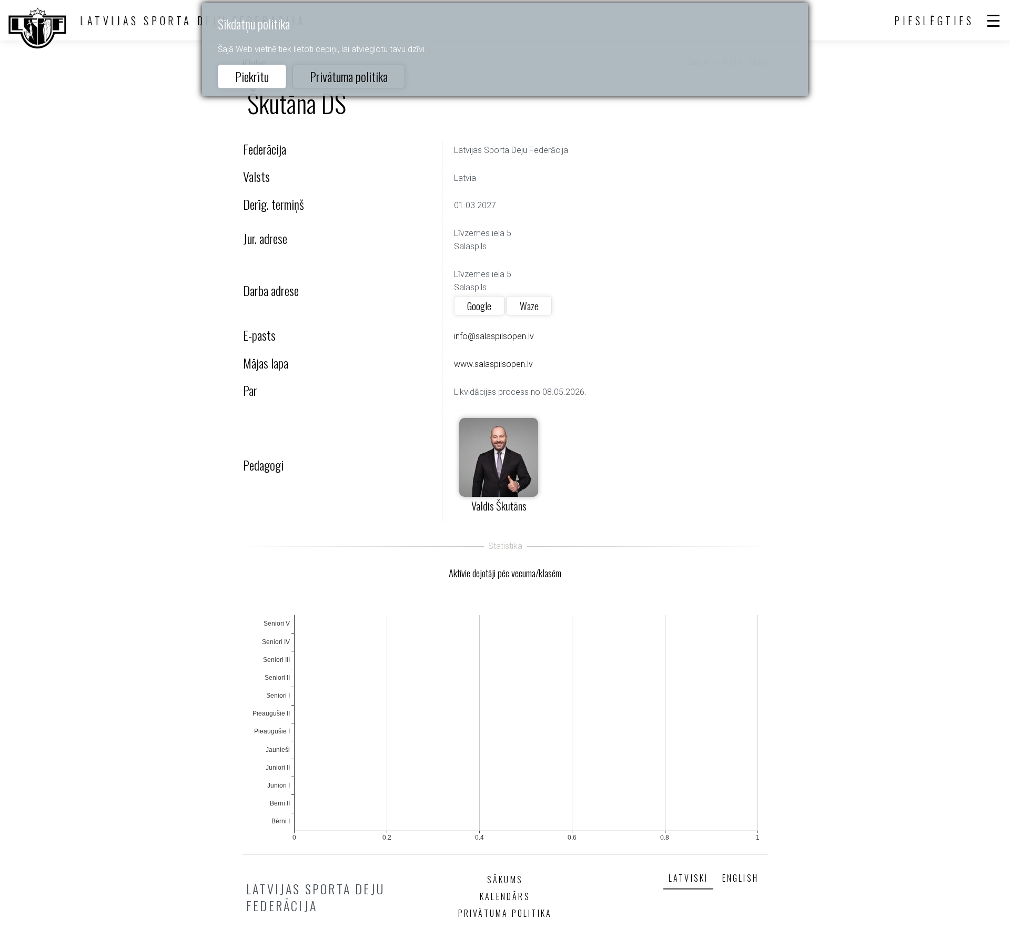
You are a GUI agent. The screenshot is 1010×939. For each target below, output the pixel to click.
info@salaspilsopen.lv (494, 336)
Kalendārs (505, 896)
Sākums (505, 879)
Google (479, 305)
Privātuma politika (349, 76)
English (740, 878)
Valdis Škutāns (499, 505)
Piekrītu (252, 76)
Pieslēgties (934, 20)
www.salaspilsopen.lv (493, 364)
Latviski (689, 878)
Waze (529, 305)
